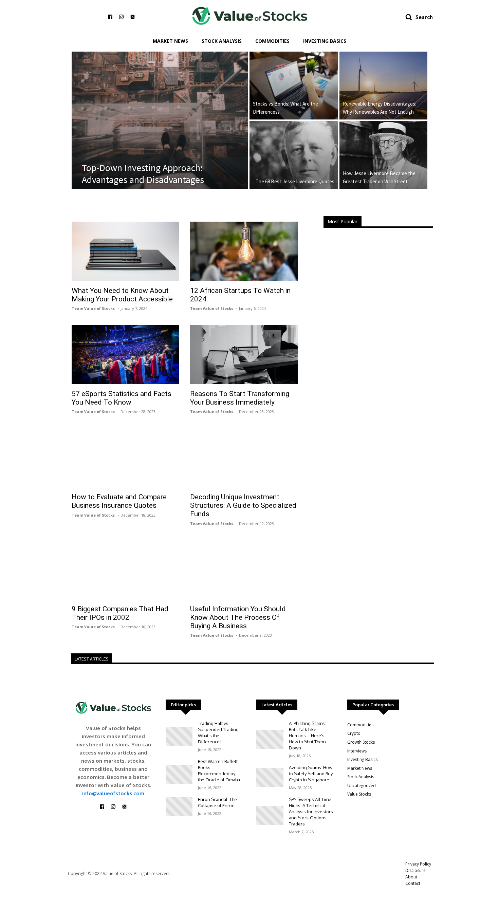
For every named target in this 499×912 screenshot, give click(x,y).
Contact (412, 883)
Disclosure (415, 870)
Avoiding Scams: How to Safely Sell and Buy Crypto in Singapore (311, 773)
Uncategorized (361, 785)
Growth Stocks (361, 742)
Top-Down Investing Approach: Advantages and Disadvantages (143, 174)
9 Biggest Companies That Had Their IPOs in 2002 (120, 613)
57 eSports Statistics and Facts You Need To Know (121, 398)
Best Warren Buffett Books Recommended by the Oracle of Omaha (219, 770)
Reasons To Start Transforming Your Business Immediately (239, 398)
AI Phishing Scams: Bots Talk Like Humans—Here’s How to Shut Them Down (307, 735)
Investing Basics (324, 41)
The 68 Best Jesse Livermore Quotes (295, 181)
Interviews (357, 751)
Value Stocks (359, 794)
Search (424, 17)
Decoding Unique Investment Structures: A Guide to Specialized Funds (243, 505)
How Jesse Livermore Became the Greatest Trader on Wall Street (379, 177)
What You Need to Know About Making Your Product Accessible (122, 294)
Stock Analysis (222, 41)
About (411, 877)
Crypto (354, 733)
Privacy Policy (418, 864)
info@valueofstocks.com (113, 793)
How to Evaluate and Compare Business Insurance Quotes (119, 501)
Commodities (272, 41)
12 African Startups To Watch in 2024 (240, 294)
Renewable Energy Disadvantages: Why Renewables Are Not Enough (379, 107)
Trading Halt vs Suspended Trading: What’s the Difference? (219, 732)
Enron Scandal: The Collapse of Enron (217, 802)
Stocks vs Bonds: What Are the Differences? (285, 107)
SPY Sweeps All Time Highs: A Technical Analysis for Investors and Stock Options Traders (311, 811)
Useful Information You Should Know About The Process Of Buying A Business (238, 617)
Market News (170, 41)
